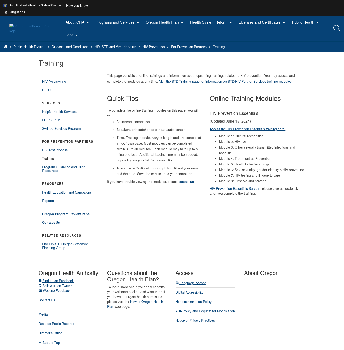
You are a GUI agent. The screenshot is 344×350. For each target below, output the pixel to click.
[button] (14, 12)
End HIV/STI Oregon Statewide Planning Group (65, 246)
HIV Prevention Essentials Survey (234, 188)
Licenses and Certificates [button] (262, 22)
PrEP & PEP (51, 120)
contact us (186, 181)
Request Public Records (56, 323)
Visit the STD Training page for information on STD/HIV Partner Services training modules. (226, 81)
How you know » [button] (78, 5)
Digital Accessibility (189, 292)
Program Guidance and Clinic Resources (64, 168)
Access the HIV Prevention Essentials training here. (247, 129)
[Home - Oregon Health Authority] (5, 46)
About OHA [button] (78, 22)
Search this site (53, 52)
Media (43, 314)
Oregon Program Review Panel (66, 214)
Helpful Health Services (59, 111)
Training (48, 158)
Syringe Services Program (61, 128)
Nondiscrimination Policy (194, 301)
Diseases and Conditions (70, 46)
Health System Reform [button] (211, 22)
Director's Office (50, 333)
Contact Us (51, 222)
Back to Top (50, 342)
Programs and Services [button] (118, 22)
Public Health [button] (306, 22)
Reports (48, 200)
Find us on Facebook (58, 280)
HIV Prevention (154, 46)
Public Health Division (29, 46)
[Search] (337, 29)
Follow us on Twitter (57, 285)
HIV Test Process (55, 150)
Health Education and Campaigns (67, 192)
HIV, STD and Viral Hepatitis (115, 46)
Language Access (192, 282)
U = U (46, 90)
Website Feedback (56, 290)
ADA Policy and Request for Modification (205, 311)
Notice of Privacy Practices (195, 320)
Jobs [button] (72, 35)
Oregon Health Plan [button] (165, 22)
